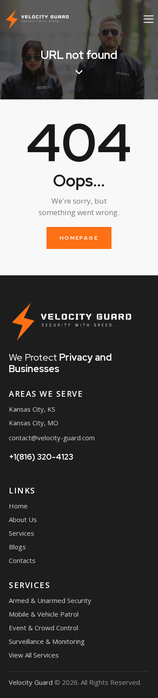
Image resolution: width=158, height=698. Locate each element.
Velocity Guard (31, 682)
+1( (41, 457)
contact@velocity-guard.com (52, 437)
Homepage (79, 237)
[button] (149, 19)
